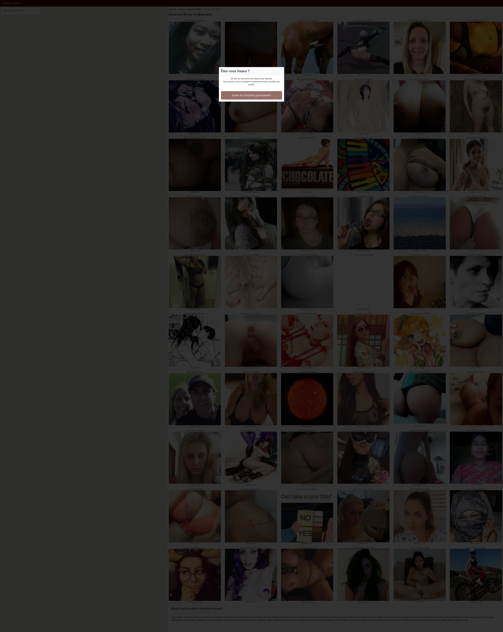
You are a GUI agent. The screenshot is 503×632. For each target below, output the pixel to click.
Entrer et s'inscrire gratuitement (251, 95)
